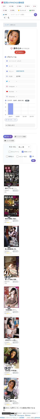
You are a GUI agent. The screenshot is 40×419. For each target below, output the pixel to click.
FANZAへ (21, 52)
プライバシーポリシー (12, 417)
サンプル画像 (10, 140)
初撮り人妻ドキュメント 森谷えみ (15, 401)
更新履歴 (21, 417)
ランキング (23, 10)
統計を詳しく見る (12, 119)
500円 (16, 251)
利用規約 (2, 417)
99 (12, 6)
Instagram (21, 415)
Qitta (12, 415)
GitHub (28, 415)
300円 (16, 190)
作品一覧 (8, 136)
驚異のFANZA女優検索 (13, 2)
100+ (20, 6)
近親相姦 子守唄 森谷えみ (12, 370)
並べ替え (13, 147)
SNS (6, 14)
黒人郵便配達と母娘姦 (11, 249)
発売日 (33, 10)
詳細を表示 (11, 125)
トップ (6, 25)
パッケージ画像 (21, 136)
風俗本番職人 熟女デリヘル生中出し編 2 (17, 219)
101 (28, 6)
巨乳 (13, 10)
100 (6, 10)
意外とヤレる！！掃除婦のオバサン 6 (16, 188)
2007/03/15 (20, 71)
